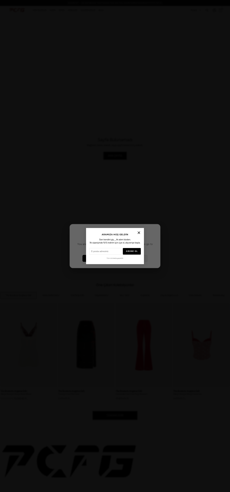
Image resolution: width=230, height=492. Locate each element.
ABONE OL (132, 251)
